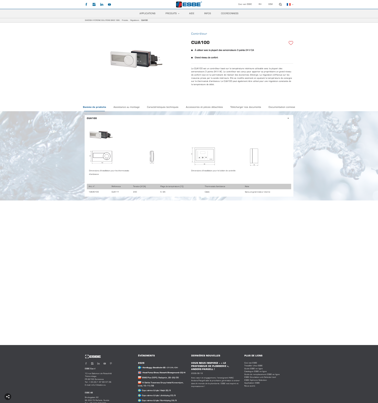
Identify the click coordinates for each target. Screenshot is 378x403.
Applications (147, 14)
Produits (171, 14)
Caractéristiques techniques (163, 107)
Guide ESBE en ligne (253, 369)
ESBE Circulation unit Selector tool (260, 377)
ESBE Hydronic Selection (255, 380)
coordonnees (229, 14)
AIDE (191, 14)
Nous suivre (249, 386)
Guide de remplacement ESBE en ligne (262, 374)
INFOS (207, 14)
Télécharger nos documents (245, 107)
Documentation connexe (282, 107)
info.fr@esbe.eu (98, 385)
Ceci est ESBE (245, 4)
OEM (270, 4)
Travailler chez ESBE (253, 366)
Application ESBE (252, 383)
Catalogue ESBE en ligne (255, 371)
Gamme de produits (94, 107)
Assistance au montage (127, 107)
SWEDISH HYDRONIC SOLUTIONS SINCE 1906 (102, 20)
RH (260, 4)
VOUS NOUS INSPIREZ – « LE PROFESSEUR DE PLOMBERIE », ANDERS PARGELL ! (210, 366)
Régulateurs (134, 20)
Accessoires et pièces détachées (204, 107)
